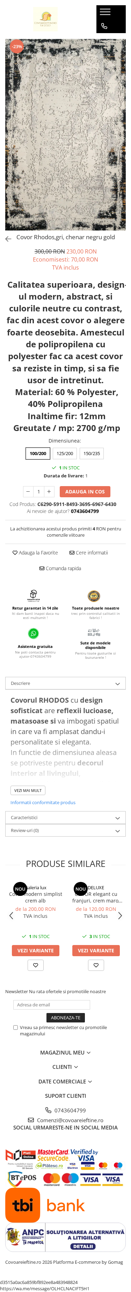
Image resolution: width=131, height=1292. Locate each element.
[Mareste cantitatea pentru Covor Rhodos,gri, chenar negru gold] (49, 491)
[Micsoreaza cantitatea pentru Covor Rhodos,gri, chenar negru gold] (28, 491)
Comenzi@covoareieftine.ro (69, 1120)
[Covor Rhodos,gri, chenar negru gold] (65, 134)
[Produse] (106, 14)
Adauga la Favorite (37, 552)
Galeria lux (35, 887)
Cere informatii (91, 552)
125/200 (65, 453)
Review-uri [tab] (25, 830)
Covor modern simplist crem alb (35, 897)
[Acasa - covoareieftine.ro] (45, 19)
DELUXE (96, 887)
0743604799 (69, 1110)
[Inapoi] (5, 239)
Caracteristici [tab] (24, 817)
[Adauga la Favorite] (36, 965)
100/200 (38, 453)
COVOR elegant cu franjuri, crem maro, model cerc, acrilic (96, 897)
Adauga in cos (85, 491)
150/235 (91, 453)
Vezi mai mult (28, 790)
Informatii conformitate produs (42, 802)
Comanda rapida (62, 568)
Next (120, 142)
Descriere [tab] (20, 683)
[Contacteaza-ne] (104, 26)
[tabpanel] (65, 134)
